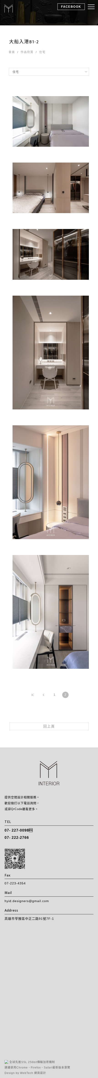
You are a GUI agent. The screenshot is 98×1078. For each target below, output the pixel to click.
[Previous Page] (43, 695)
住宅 (42, 52)
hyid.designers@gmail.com (27, 901)
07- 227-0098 (19, 830)
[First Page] (32, 695)
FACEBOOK (71, 6)
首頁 (12, 52)
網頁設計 (40, 1073)
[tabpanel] (49, 12)
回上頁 (49, 726)
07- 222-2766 (17, 838)
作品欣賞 (27, 52)
